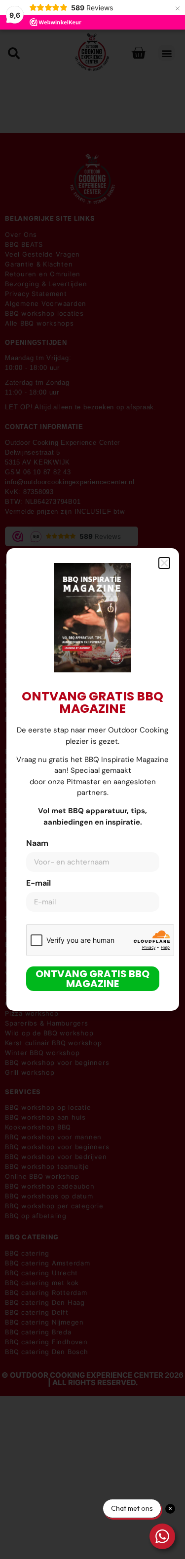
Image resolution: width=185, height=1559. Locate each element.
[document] (92, 779)
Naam (37, 843)
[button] (164, 563)
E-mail (38, 883)
